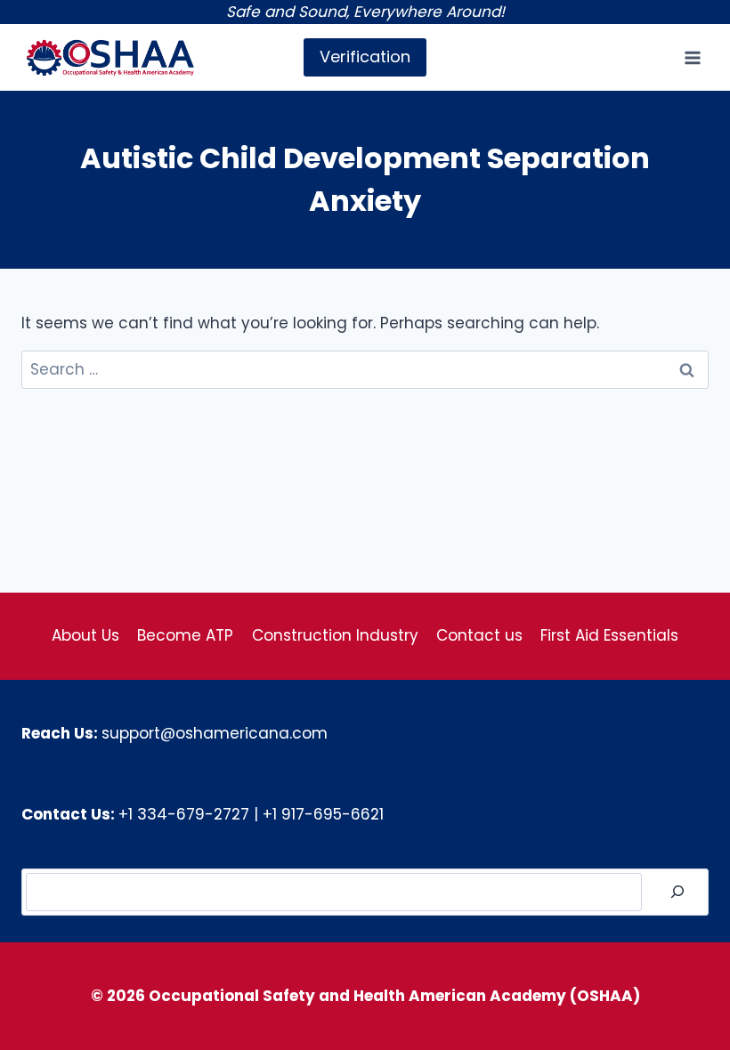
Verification (365, 56)
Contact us (479, 635)
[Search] (677, 892)
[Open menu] (692, 57)
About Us (85, 635)
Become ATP (185, 635)
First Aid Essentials (609, 635)
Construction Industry (335, 635)
